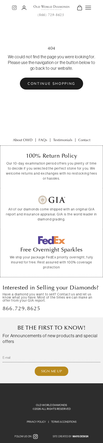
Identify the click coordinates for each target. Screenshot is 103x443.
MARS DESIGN (80, 436)
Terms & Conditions (64, 421)
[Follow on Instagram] (14, 8)
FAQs (43, 140)
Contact (84, 140)
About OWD (23, 140)
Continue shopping (51, 83)
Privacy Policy (36, 421)
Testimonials (62, 140)
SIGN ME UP (51, 371)
